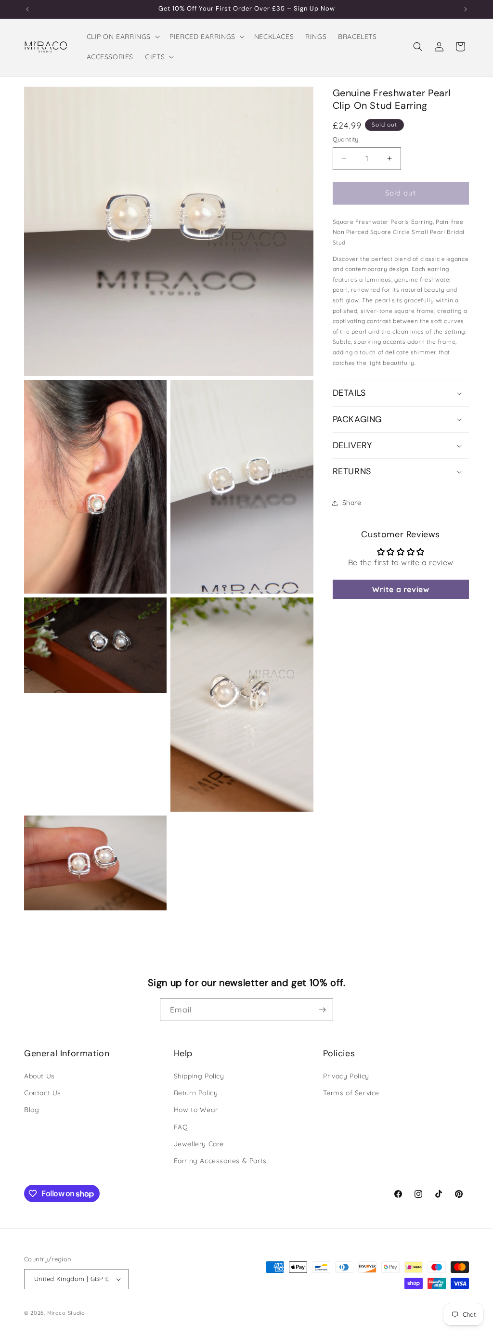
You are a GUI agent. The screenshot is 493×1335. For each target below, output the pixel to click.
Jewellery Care (199, 1144)
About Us (39, 1076)
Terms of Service (351, 1093)
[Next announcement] (465, 9)
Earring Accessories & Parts (220, 1160)
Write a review (400, 589)
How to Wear (196, 1109)
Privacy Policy (346, 1076)
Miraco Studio (66, 1312)
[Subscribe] (322, 1009)
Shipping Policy (199, 1076)
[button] (122, 36)
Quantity (346, 139)
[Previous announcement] (27, 9)
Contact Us (42, 1093)
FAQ (181, 1127)
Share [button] (352, 502)
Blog (31, 1109)
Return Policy (196, 1093)
